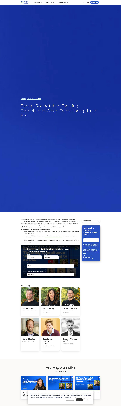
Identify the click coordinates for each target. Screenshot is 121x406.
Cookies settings (70, 400)
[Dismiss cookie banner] (90, 392)
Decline (87, 399)
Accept (79, 399)
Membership (37, 2)
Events (23, 98)
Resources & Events (63, 2)
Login (87, 2)
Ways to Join (49, 2)
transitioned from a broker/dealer (54, 236)
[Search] (98, 220)
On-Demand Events (34, 98)
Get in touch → (94, 2)
